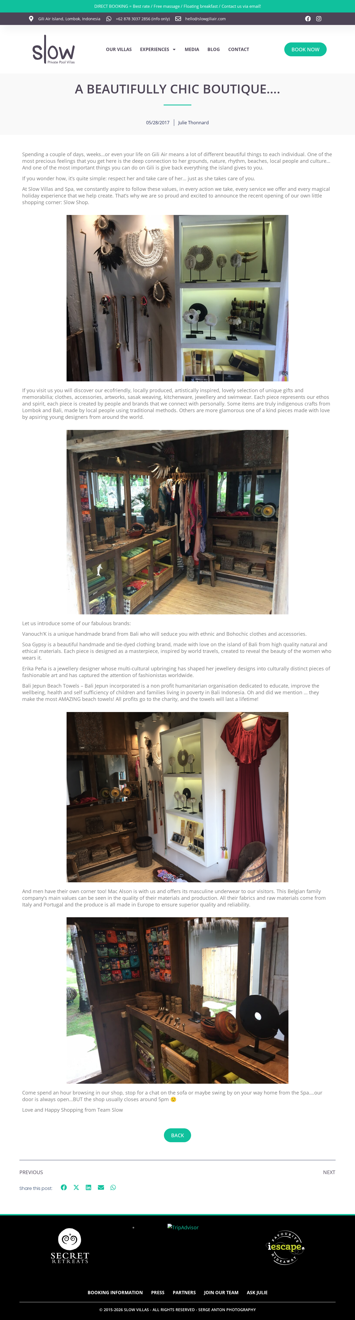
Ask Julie (257, 1292)
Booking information (115, 1292)
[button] (64, 1187)
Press (157, 1292)
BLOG (213, 49)
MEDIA (192, 49)
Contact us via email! (241, 6)
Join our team (221, 1292)
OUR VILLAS (119, 49)
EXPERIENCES (154, 49)
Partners (184, 1292)
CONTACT (238, 49)
